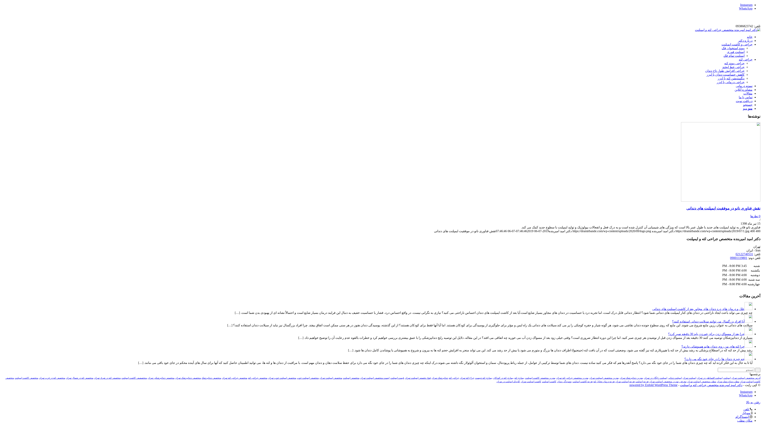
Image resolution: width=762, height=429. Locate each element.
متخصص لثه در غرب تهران (52, 378)
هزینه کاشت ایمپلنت (582, 381)
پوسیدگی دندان (564, 381)
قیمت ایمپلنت (397, 378)
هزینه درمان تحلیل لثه (604, 381)
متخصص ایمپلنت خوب (308, 378)
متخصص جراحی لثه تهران (234, 378)
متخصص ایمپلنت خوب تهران (282, 378)
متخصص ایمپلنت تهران (330, 378)
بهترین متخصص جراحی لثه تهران (572, 378)
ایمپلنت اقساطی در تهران (710, 378)
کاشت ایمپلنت (549, 381)
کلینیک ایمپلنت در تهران (508, 381)
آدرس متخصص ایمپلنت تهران (745, 378)
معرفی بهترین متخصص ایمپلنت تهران (667, 381)
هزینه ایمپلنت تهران (625, 381)
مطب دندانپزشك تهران (728, 381)
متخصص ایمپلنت (351, 378)
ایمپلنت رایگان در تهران (655, 378)
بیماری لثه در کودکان (503, 378)
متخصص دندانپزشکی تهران (161, 378)
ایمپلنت (727, 378)
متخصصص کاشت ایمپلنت (134, 378)
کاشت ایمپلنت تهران (531, 381)
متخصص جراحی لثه (257, 378)
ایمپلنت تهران (689, 378)
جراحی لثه (454, 378)
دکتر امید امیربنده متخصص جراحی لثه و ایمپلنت (711, 385)
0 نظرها (755, 216)
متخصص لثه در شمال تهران (79, 378)
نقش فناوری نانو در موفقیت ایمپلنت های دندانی (723, 208)
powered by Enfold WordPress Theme (653, 385)
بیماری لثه (519, 378)
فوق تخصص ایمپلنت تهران (418, 378)
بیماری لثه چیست (483, 378)
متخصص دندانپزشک (211, 378)
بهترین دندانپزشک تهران (631, 378)
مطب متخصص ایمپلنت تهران (701, 381)
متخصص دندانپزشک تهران (188, 378)
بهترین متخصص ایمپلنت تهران (604, 378)
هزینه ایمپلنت (641, 381)
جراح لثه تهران (467, 378)
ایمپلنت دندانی (675, 378)
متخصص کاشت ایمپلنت (26, 378)
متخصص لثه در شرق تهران (107, 378)
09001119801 (738, 258)
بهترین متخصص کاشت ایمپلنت (540, 378)
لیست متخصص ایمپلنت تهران (375, 378)
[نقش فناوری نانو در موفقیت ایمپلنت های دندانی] (720, 200)
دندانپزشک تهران (440, 378)
